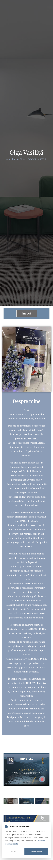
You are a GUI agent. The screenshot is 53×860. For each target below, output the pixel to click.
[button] (6, 769)
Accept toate (36, 851)
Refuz (13, 851)
